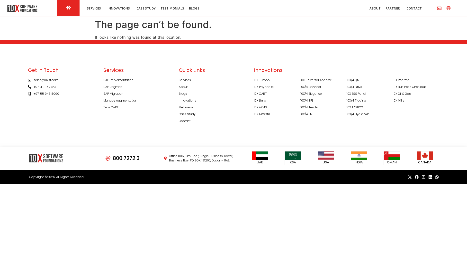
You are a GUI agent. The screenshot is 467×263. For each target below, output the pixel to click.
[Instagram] (423, 177)
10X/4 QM (353, 80)
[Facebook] (417, 177)
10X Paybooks (264, 87)
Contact (184, 121)
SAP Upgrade (112, 87)
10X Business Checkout (409, 87)
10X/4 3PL (306, 100)
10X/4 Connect (310, 87)
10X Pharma (401, 80)
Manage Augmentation (120, 100)
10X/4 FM (306, 114)
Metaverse (186, 107)
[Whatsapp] (437, 177)
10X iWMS (260, 107)
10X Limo (260, 100)
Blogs (183, 94)
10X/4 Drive (354, 87)
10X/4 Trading (356, 100)
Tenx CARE (110, 107)
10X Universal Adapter (315, 80)
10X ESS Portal (356, 94)
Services (185, 80)
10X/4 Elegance (311, 94)
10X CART (260, 94)
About (183, 87)
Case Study (187, 114)
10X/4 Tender (309, 107)
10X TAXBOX (355, 107)
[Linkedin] (430, 177)
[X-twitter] (410, 177)
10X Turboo (262, 80)
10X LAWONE (262, 114)
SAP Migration (113, 94)
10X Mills (398, 100)
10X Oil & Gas (402, 94)
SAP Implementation (118, 80)
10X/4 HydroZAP (358, 114)
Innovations (187, 100)
